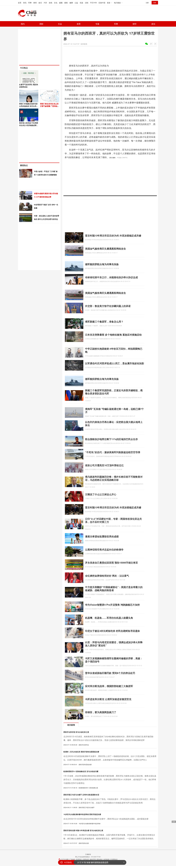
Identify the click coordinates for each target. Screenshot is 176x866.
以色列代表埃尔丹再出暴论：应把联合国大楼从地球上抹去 (114, 423)
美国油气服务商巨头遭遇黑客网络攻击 (105, 248)
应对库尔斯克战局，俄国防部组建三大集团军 (109, 686)
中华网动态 (114, 859)
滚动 (153, 23)
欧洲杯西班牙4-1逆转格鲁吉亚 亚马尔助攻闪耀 (80, 771)
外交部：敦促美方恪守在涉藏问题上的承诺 (108, 306)
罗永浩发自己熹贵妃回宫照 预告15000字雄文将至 (111, 562)
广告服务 (72, 859)
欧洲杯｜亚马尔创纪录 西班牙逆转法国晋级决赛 (81, 751)
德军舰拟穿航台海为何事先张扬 (102, 264)
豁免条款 (99, 859)
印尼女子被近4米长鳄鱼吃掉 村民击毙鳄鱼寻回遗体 (112, 631)
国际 (41, 23)
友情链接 (106, 859)
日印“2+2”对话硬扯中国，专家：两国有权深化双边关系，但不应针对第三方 (113, 520)
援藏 (60, 2)
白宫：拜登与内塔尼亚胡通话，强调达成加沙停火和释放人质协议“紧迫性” (114, 643)
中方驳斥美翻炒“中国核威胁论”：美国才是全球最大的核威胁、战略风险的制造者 (114, 588)
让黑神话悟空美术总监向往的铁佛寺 (104, 549)
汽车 (45, 2)
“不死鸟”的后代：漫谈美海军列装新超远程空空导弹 (112, 452)
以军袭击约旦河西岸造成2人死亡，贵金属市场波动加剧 (114, 363)
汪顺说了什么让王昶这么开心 (100, 494)
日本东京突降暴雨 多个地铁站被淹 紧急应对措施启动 (113, 334)
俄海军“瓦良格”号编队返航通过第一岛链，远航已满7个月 (114, 410)
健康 (71, 2)
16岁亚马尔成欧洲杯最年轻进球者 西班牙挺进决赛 (82, 814)
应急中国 (102, 2)
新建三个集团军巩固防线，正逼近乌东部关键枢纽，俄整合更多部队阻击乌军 (114, 391)
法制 (86, 2)
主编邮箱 (88, 854)
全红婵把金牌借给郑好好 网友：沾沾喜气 (107, 575)
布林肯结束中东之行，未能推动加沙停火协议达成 (111, 277)
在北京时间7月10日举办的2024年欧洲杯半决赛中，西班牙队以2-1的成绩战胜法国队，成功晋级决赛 (105, 818)
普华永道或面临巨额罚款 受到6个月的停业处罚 (110, 673)
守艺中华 (93, 2)
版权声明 (93, 859)
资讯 (24, 2)
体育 (79, 23)
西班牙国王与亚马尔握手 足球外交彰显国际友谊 (81, 794)
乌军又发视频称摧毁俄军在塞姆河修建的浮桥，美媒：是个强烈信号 (114, 660)
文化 (55, 2)
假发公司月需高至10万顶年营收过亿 (104, 465)
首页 (19, 2)
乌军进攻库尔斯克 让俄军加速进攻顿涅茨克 (108, 699)
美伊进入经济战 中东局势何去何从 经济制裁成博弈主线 (28, 125)
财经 (35, 2)
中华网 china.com (28, 13)
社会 (60, 23)
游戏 (50, 2)
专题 (97, 23)
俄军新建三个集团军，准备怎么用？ (104, 321)
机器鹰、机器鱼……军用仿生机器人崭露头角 (109, 617)
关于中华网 (64, 859)
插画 (66, 2)
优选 (81, 2)
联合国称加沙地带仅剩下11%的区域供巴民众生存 (111, 439)
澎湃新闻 (83, 44)
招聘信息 (86, 859)
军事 (30, 2)
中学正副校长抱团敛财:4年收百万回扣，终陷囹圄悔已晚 (113, 350)
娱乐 (40, 2)
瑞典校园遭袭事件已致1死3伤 (89, 862)
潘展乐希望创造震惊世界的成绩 (102, 536)
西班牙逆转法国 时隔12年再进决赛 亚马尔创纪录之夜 (83, 830)
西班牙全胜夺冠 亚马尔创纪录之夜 (76, 732)
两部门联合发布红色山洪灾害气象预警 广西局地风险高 (49, 106)
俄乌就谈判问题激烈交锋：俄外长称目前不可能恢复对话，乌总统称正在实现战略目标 (114, 478)
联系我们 (79, 859)
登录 (154, 3)
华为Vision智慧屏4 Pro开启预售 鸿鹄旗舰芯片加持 (112, 604)
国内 (23, 23)
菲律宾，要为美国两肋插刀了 (100, 712)
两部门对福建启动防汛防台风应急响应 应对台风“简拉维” (28, 106)
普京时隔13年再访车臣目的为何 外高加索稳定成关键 (113, 235)
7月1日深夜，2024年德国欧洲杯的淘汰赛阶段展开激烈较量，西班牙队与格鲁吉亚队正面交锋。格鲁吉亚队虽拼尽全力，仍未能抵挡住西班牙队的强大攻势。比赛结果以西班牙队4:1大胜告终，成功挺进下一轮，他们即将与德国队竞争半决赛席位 (109, 779)
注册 (147, 3)
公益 (76, 2)
